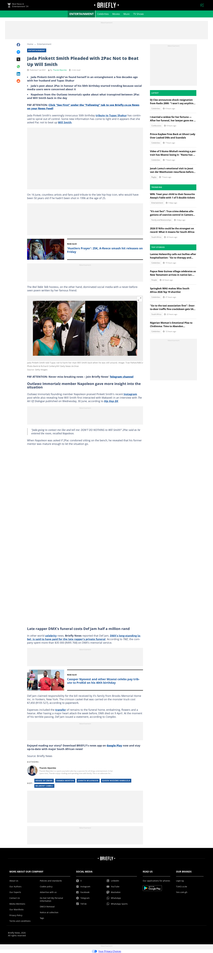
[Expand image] (139, 299)
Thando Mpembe (60, 70)
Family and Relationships (161, 220)
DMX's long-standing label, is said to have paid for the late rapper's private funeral (84, 637)
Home (30, 44)
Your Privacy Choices (109, 951)
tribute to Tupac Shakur (111, 115)
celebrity (51, 635)
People (154, 280)
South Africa (156, 237)
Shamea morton (65, 780)
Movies (116, 14)
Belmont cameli (44, 786)
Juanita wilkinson (88, 780)
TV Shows (138, 14)
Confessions (156, 125)
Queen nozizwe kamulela (116, 780)
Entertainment (81, 14)
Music (126, 14)
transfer (60, 709)
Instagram (130, 394)
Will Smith (65, 122)
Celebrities (103, 14)
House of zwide (44, 780)
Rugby (153, 177)
